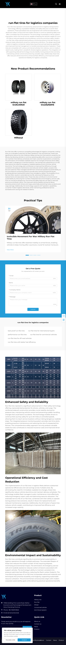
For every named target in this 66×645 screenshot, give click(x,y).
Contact (48, 640)
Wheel (36, 605)
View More (10, 250)
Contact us (37, 624)
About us (37, 621)
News (36, 626)
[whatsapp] (64, 320)
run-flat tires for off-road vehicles (20, 338)
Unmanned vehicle (40, 607)
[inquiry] (64, 316)
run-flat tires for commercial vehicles (43, 334)
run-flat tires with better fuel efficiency (22, 342)
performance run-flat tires (17, 334)
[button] (27, 255)
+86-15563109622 (13, 610)
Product (36, 629)
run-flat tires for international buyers (41, 331)
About (42, 640)
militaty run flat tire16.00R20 (18, 103)
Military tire (37, 599)
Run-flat (37, 602)
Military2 (18, 138)
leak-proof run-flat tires (16, 331)
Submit (33, 309)
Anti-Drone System (40, 610)
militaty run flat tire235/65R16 (47, 103)
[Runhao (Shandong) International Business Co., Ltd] (7, 4)
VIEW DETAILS (18, 87)
